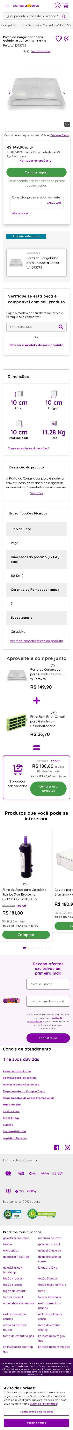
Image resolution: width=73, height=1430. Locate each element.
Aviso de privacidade (17, 1071)
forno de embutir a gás (18, 1336)
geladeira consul (49, 1244)
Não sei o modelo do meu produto (37, 345)
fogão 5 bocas (48, 1278)
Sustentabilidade (14, 1131)
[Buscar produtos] (64, 16)
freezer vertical (13, 1297)
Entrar (57, 5)
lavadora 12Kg (47, 1267)
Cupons (8, 1124)
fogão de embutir (14, 1291)
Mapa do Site (12, 1104)
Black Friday (11, 1117)
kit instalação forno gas (54, 1347)
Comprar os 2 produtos (48, 788)
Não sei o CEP (20, 213)
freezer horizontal (50, 1297)
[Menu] (7, 5)
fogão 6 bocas (13, 1284)
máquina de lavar (50, 1238)
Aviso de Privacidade (43, 1403)
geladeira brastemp (16, 1238)
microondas (11, 1250)
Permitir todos (36, 1422)
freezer (7, 1244)
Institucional (11, 1111)
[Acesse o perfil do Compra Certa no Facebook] (56, 1149)
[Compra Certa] (33, 5)
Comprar (26, 934)
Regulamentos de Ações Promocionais (28, 1097)
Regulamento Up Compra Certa (24, 1091)
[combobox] (36, 16)
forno (41, 1291)
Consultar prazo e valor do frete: (36, 197)
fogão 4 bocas (13, 1278)
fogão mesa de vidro (52, 1284)
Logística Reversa (15, 1138)
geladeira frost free (16, 1257)
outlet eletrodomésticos (19, 1303)
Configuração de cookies (36, 1411)
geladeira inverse (49, 1250)
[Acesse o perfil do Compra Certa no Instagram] (67, 1149)
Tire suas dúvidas (21, 1059)
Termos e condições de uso (21, 1084)
